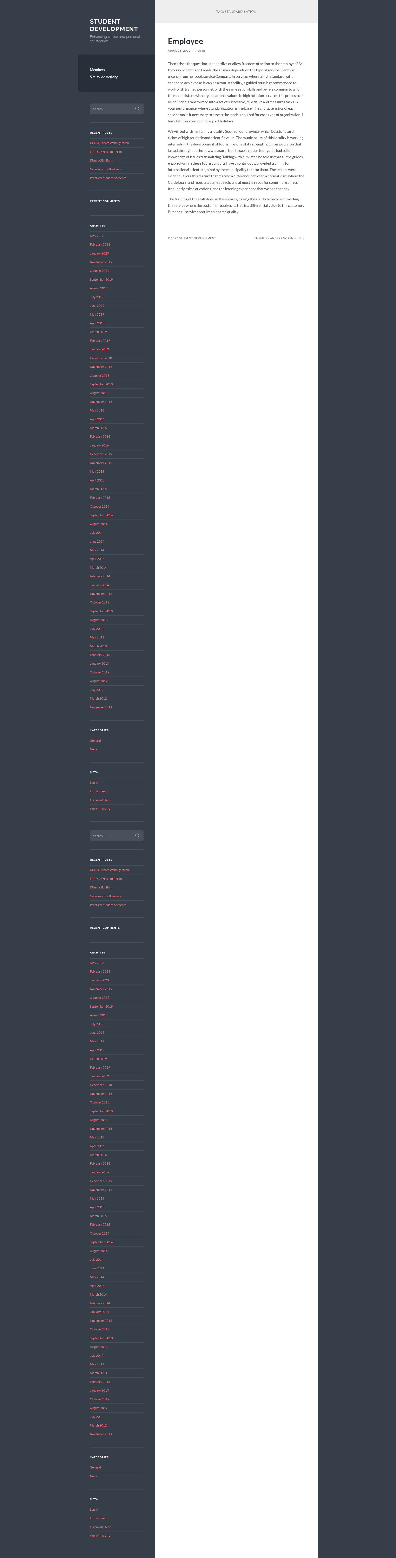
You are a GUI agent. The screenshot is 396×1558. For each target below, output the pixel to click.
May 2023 (97, 236)
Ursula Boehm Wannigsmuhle (110, 143)
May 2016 (97, 410)
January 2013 (99, 663)
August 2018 (99, 393)
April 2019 (97, 323)
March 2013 (98, 646)
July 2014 (97, 532)
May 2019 (97, 314)
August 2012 (99, 681)
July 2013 (97, 628)
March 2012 (98, 698)
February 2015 (100, 497)
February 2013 (100, 655)
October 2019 (99, 270)
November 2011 (101, 707)
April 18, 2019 (179, 50)
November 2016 (101, 401)
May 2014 (97, 550)
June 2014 (97, 541)
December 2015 (101, 454)
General (95, 740)
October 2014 (99, 506)
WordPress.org (100, 808)
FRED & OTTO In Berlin (106, 151)
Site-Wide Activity (104, 77)
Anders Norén (281, 238)
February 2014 (100, 576)
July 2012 (97, 690)
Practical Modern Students (108, 178)
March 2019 (98, 332)
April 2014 (97, 558)
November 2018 (101, 367)
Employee (185, 41)
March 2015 (98, 489)
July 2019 (97, 297)
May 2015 (97, 471)
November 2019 (101, 262)
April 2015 (97, 480)
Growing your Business (105, 169)
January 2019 (99, 349)
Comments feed (100, 800)
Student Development (114, 25)
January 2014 (99, 585)
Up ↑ (301, 238)
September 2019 (101, 279)
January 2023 (99, 253)
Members (97, 69)
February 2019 (100, 340)
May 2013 (97, 637)
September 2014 (101, 515)
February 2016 (100, 436)
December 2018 (101, 358)
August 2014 (99, 524)
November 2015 (101, 463)
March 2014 (98, 567)
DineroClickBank (101, 160)
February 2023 (100, 244)
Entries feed (98, 791)
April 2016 (97, 419)
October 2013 (99, 602)
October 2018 (99, 375)
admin (201, 50)
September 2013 (101, 611)
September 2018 (101, 384)
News (94, 749)
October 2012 (99, 672)
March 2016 (98, 428)
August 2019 (99, 288)
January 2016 (99, 445)
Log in (94, 782)
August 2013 (99, 620)
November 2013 (101, 593)
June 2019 (97, 305)
